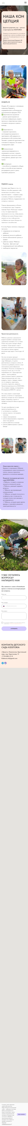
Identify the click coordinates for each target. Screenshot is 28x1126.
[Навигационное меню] (25, 2)
